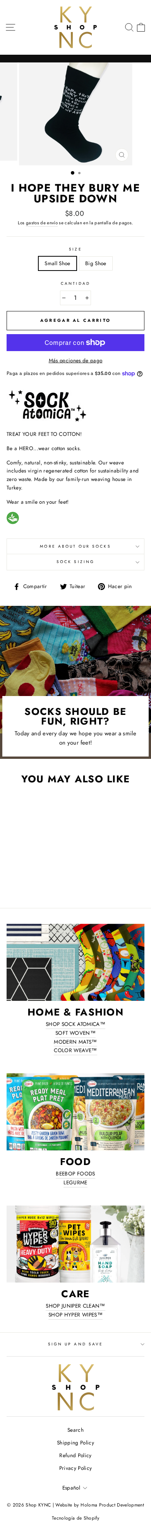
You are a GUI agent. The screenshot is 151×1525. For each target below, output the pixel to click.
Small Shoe (57, 263)
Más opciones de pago (76, 360)
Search (75, 1430)
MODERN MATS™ (75, 1042)
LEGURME (75, 1182)
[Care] (75, 1244)
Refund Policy (75, 1455)
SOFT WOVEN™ (75, 1033)
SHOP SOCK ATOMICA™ (75, 1024)
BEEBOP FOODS (75, 1173)
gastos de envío (42, 223)
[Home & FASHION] (75, 962)
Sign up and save (75, 1344)
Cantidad (75, 283)
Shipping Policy (75, 1442)
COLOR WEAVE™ (75, 1050)
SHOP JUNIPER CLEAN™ (75, 1306)
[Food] (75, 1111)
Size (75, 249)
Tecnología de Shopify (75, 1518)
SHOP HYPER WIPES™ (75, 1314)
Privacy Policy (75, 1468)
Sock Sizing (75, 562)
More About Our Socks (75, 546)
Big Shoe (95, 263)
